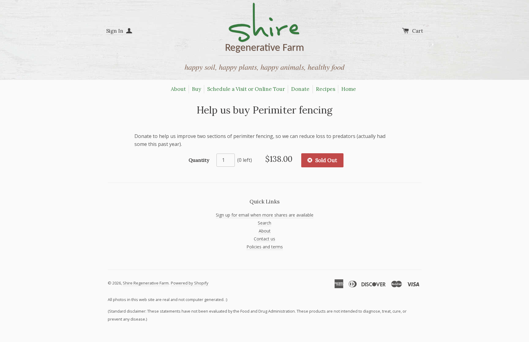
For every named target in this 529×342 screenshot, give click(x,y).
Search (264, 223)
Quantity (199, 160)
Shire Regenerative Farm (146, 283)
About (178, 89)
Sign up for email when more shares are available (264, 215)
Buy (196, 89)
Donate (300, 89)
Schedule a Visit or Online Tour (246, 89)
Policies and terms (264, 247)
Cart (417, 31)
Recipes (325, 89)
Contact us (264, 239)
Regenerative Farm (264, 29)
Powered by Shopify (189, 283)
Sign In (115, 31)
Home (348, 89)
